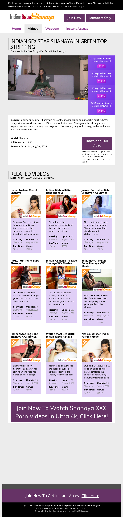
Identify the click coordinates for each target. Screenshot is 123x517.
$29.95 (101, 81)
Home (16, 29)
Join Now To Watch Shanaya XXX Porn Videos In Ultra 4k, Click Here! (61, 412)
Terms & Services (41, 508)
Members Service (75, 505)
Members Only (100, 18)
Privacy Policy (57, 508)
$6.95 (101, 66)
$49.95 (101, 95)
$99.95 (101, 110)
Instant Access (77, 29)
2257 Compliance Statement (78, 508)
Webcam (52, 29)
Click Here (90, 495)
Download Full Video (97, 143)
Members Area (41, 505)
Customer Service (57, 505)
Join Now (74, 18)
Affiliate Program (93, 505)
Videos (33, 29)
